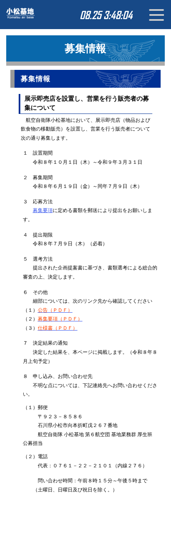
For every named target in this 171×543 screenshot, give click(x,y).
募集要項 (43, 210)
